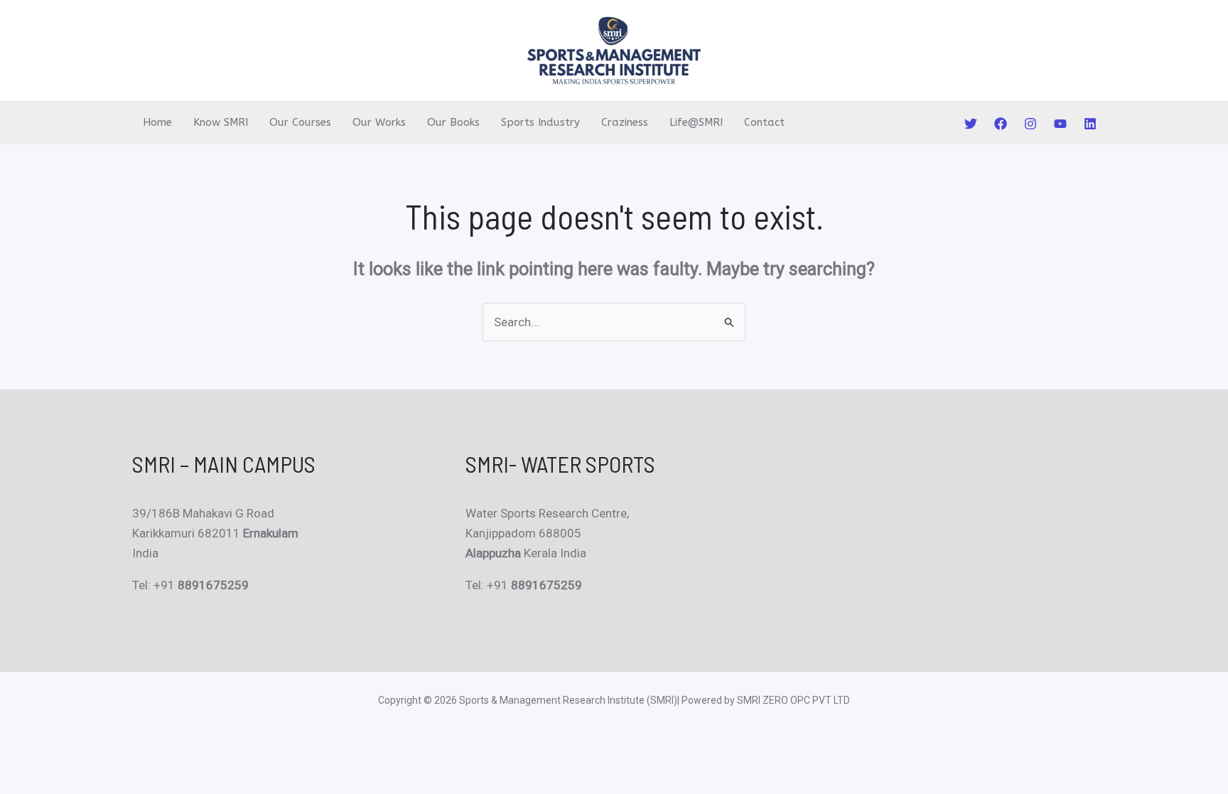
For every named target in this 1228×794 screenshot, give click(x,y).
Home (157, 122)
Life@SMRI (696, 122)
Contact (764, 122)
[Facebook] (1000, 123)
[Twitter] (970, 123)
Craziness (624, 122)
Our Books (453, 122)
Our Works (379, 122)
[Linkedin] (1090, 123)
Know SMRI (220, 122)
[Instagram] (1030, 123)
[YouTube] (1060, 123)
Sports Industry (540, 122)
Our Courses (300, 122)
